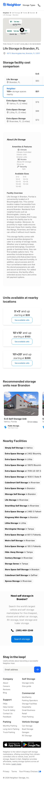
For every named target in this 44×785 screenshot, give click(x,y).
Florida (24, 13)
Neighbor (6, 13)
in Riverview (22, 482)
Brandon (32, 13)
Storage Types (29, 5)
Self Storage (16, 13)
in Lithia (18, 459)
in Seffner (21, 575)
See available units (22, 320)
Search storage (22, 639)
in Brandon (20, 488)
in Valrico (19, 448)
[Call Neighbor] (39, 5)
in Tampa (19, 529)
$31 (37, 91)
